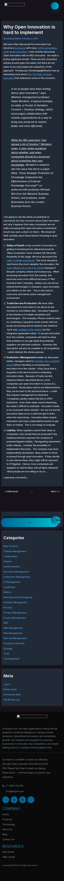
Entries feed (9, 689)
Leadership (9, 587)
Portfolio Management (15, 602)
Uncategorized (11, 658)
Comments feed (12, 694)
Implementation (11, 566)
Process (7, 607)
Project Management (14, 617)
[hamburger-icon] (55, 6)
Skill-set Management (15, 638)
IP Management (11, 582)
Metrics (7, 592)
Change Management (14, 551)
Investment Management (16, 576)
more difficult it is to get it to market (25, 268)
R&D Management (13, 628)
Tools (6, 653)
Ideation (7, 561)
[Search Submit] (29, 522)
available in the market (29, 329)
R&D (5, 622)
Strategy (7, 648)
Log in (6, 684)
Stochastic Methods (14, 643)
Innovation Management (16, 571)
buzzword (20, 48)
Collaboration (10, 556)
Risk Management (13, 633)
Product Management (14, 612)
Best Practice (10, 546)
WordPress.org (11, 699)
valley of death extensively (21, 260)
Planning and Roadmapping (17, 597)
